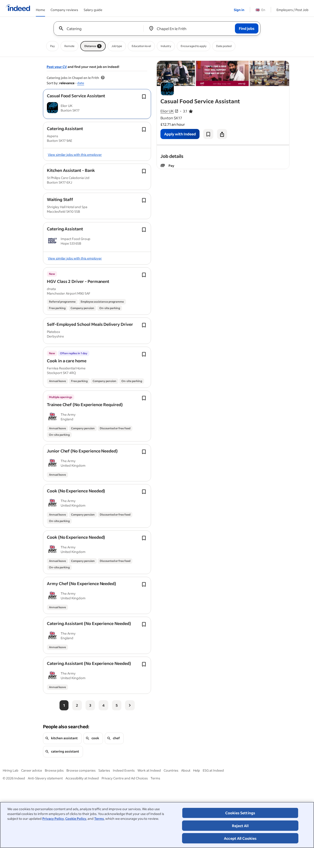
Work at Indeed (149, 770)
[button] (76, 95)
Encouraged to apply (193, 46)
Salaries (104, 770)
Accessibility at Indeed (82, 778)
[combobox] (100, 28)
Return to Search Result (259, 63)
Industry (166, 46)
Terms (99, 818)
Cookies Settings (240, 812)
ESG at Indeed (213, 770)
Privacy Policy (53, 818)
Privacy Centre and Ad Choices (125, 778)
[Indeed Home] (17, 8)
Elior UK (167, 111)
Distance (92, 46)
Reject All (240, 825)
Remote (69, 46)
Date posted (223, 46)
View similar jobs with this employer (75, 154)
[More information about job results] (103, 78)
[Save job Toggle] (144, 97)
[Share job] (222, 134)
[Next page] (130, 705)
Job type (116, 46)
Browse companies (81, 770)
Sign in (239, 10)
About (185, 770)
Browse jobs (54, 770)
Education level (141, 46)
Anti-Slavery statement (45, 778)
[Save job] (208, 134)
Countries (171, 770)
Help (196, 770)
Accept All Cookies (240, 838)
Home (40, 10)
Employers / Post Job (292, 10)
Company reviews (64, 10)
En (260, 10)
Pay (52, 46)
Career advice (31, 770)
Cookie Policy (75, 818)
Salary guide (93, 10)
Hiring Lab (10, 770)
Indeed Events (124, 770)
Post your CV (57, 66)
